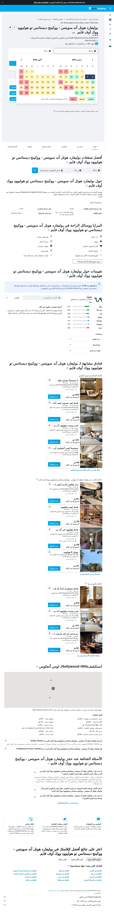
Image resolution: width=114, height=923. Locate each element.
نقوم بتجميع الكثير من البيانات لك (89, 901)
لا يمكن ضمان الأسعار (55, 890)
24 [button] (71, 87)
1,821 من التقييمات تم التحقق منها (78, 43)
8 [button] (82, 77)
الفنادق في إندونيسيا (62, 874)
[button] (2, 2)
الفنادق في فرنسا (30, 877)
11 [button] (66, 77)
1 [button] (82, 71)
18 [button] (66, 82)
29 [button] (82, 92)
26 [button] (61, 87)
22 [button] (82, 87)
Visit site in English (41, 2)
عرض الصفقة (54, 396)
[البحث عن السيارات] (110, 24)
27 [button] (93, 92)
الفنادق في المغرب (95, 871)
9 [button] (76, 77)
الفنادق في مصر (63, 877)
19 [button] (61, 82)
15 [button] (82, 82)
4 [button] (66, 71)
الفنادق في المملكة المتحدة (93, 880)
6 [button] (92, 77)
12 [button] (61, 77)
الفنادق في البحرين (95, 877)
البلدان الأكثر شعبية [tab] (94, 859)
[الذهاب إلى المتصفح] (110, 33)
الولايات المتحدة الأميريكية (79, 19)
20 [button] (93, 87)
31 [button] (21, 92)
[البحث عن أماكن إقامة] (110, 19)
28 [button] (87, 92)
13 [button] (93, 82)
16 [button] (77, 82)
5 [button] (60, 71)
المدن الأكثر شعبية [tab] (77, 859)
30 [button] (77, 92)
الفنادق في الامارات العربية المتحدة (25, 874)
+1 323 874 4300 (91, 40)
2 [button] (76, 71)
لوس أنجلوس (46, 19)
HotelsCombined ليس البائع (90, 897)
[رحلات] (110, 40)
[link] (85, 470)
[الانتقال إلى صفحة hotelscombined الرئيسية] (97, 8)
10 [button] (71, 77)
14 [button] (87, 82)
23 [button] (77, 87)
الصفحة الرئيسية (93, 19)
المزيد (100, 196)
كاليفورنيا (60, 19)
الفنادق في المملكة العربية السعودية (24, 871)
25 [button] (66, 87)
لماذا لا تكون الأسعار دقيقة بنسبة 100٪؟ (86, 905)
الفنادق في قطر (64, 871)
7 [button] (87, 77)
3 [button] (71, 71)
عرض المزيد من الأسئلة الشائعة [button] (67, 803)
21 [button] (87, 87)
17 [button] (71, 82)
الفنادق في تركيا (96, 874)
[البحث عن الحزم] (110, 29)
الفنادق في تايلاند (30, 880)
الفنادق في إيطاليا (63, 880)
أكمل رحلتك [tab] (62, 859)
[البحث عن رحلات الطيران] (110, 15)
